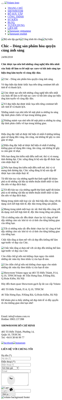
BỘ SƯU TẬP (15, 13)
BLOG (11, 22)
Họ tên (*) (6, 355)
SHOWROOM (15, 11)
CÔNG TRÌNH (16, 16)
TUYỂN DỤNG (16, 25)
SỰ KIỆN (13, 19)
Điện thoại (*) (8, 361)
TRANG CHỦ (15, 8)
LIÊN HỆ (13, 28)
